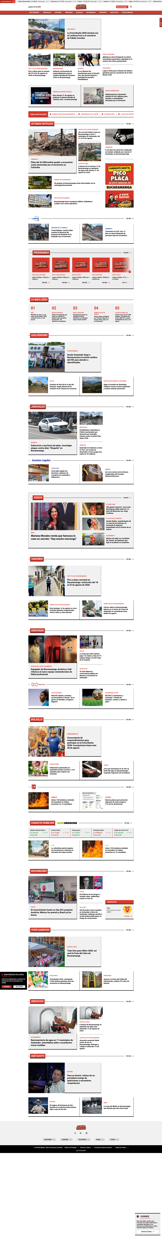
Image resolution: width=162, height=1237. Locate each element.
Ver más (128, 124)
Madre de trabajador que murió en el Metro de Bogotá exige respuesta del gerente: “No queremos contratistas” (59, 318)
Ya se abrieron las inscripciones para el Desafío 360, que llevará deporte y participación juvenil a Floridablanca (88, 75)
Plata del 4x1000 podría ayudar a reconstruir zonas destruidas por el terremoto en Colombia (52, 165)
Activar (6, 986)
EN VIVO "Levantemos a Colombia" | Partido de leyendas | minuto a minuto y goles (116, 699)
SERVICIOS (103, 12)
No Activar (19, 986)
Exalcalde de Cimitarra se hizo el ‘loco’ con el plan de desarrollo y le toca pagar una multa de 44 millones (91, 451)
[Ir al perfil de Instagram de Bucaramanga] (86, 1133)
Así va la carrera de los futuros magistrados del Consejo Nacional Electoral (116, 474)
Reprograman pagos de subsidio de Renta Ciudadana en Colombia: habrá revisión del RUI (80, 317)
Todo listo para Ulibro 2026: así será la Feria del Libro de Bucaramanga (82, 953)
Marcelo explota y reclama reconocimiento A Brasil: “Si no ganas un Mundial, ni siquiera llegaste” (63, 699)
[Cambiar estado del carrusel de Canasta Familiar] (13, 1)
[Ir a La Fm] (35, 218)
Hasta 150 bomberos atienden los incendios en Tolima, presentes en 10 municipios (62, 802)
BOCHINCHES (91, 12)
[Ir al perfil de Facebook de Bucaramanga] (75, 1133)
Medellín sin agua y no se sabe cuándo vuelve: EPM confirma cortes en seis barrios (38, 317)
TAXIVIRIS (58, 12)
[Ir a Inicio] (81, 6)
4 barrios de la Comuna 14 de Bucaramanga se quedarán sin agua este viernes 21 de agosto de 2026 (89, 169)
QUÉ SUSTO (114, 12)
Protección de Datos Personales (103, 1147)
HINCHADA (69, 12)
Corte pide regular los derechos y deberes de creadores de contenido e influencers (60, 474)
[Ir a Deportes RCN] (38, 684)
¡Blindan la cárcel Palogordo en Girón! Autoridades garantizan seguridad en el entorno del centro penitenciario (117, 59)
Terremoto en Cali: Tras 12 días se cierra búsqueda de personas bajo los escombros (116, 233)
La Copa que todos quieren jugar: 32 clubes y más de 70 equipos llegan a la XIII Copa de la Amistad (90, 657)
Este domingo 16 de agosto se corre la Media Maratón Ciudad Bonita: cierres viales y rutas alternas (63, 610)
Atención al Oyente (85, 1147)
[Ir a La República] (33, 787)
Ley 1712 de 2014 (81, 1150)
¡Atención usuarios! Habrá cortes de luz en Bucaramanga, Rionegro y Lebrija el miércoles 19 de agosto (89, 1044)
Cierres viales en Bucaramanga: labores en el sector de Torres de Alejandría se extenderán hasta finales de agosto (116, 610)
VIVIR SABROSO (127, 12)
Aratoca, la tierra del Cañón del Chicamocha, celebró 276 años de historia (116, 981)
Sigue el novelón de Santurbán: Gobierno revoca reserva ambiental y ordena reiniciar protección (117, 387)
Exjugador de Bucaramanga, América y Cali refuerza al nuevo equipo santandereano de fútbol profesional (51, 672)
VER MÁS (44, 282)
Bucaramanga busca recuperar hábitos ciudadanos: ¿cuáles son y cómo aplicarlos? (73, 202)
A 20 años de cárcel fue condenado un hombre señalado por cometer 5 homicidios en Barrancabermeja (118, 152)
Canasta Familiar (6, 1)
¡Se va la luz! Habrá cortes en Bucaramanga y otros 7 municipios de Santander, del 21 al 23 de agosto (89, 135)
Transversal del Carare (89, 114)
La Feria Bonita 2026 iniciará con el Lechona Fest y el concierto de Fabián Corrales (82, 35)
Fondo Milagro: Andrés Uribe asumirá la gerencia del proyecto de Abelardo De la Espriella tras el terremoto (62, 233)
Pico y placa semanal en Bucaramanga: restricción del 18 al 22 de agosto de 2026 (82, 582)
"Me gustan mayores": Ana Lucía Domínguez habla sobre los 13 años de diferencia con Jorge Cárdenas (118, 510)
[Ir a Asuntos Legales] (41, 460)
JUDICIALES (47, 12)
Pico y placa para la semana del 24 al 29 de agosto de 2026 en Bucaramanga (38, 73)
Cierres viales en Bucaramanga (63, 114)
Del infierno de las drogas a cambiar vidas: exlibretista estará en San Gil (90, 896)
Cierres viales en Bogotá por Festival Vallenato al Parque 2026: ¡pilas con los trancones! (101, 319)
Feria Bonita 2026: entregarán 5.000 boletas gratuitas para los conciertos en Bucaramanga (62, 981)
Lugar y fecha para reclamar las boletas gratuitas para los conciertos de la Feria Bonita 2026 (117, 73)
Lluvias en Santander (128, 114)
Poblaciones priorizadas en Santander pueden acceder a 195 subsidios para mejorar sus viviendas (62, 771)
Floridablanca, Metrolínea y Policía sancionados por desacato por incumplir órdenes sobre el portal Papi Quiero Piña (90, 434)
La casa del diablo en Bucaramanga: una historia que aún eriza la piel (117, 1107)
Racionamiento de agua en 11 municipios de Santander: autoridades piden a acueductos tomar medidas (52, 1042)
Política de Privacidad (70, 1147)
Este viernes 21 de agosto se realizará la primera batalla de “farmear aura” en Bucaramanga (65, 97)
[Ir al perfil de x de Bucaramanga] (80, 1133)
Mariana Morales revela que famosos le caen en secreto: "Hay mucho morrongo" (54, 537)
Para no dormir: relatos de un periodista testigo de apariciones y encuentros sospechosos (81, 1079)
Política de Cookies (147, 1227)
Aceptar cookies (146, 1232)
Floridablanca (109, 114)
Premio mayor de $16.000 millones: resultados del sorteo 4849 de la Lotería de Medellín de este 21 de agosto (123, 318)
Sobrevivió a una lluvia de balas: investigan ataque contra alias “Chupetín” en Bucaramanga (51, 448)
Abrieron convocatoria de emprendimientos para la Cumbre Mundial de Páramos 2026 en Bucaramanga (64, 74)
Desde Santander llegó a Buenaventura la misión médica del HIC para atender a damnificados (82, 359)
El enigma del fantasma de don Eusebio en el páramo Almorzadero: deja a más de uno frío (63, 1107)
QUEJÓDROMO (34, 12)
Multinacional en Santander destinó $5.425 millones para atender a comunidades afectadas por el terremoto (116, 97)
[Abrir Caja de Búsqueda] (131, 7)
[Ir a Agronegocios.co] (67, 823)
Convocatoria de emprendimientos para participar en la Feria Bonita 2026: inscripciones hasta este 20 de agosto (81, 742)
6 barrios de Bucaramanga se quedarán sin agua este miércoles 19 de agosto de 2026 (91, 1028)
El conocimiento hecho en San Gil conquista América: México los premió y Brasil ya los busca (52, 912)
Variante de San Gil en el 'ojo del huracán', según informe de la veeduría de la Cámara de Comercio (63, 387)
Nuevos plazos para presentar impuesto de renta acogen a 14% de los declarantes (116, 802)
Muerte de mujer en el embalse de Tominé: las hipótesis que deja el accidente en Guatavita (118, 540)
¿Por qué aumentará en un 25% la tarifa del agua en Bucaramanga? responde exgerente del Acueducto (117, 771)
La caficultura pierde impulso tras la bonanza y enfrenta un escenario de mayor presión (62, 850)
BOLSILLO (79, 12)
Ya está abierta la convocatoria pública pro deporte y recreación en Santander (89, 674)
